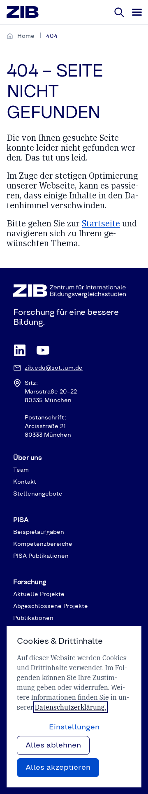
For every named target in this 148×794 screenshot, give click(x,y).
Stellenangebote (37, 494)
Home (26, 36)
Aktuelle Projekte (39, 594)
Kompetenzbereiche (42, 544)
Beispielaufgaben (38, 532)
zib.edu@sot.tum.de (54, 368)
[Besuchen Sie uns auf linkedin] (19, 351)
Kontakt (24, 482)
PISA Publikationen (41, 556)
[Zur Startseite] (23, 12)
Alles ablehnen (53, 745)
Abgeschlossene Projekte (50, 606)
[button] (136, 12)
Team (21, 470)
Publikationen (33, 618)
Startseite (101, 223)
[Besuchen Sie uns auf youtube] (42, 351)
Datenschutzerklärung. (70, 707)
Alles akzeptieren (57, 767)
